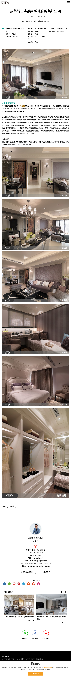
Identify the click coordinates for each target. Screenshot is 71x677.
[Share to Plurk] (28, 583)
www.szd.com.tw (38, 558)
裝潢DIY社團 (39, 659)
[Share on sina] (33, 583)
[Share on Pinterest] (19, 583)
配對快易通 (11, 659)
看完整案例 (46, 572)
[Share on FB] (4, 583)
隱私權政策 (48, 667)
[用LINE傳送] (9, 583)
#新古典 (11, 506)
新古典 (22, 106)
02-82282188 (38, 553)
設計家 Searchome (5, 3)
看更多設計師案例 (27, 572)
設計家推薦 (5, 656)
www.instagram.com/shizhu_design (37, 566)
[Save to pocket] (14, 583)
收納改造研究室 (30, 659)
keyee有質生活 (20, 659)
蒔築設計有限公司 (35, 540)
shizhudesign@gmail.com (38, 560)
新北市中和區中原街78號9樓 (35, 550)
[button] (61, 592)
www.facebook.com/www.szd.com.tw (38, 563)
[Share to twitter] (23, 583)
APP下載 (4, 659)
